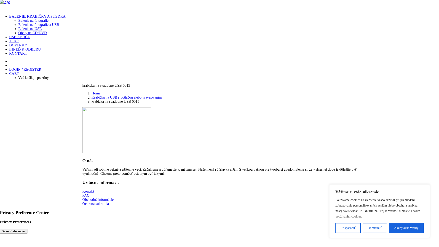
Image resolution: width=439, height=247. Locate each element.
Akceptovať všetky (406, 228)
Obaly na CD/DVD (32, 33)
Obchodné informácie (98, 199)
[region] (379, 211)
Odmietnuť (375, 228)
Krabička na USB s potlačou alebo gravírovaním (126, 97)
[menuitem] (224, 24)
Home (95, 93)
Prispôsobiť (348, 228)
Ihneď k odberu (25, 49)
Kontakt (18, 53)
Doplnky (18, 45)
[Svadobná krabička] (219, 5)
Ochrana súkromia (95, 204)
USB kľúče (19, 37)
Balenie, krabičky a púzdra (37, 16)
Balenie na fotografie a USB (38, 25)
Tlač (14, 41)
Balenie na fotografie (33, 20)
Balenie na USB (30, 29)
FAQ (86, 195)
